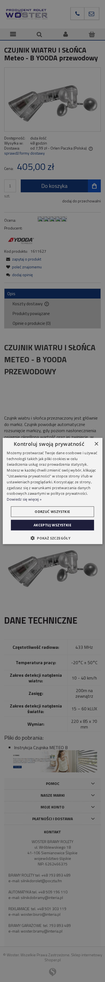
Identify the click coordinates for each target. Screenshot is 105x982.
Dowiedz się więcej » (24, 499)
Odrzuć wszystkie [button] (52, 511)
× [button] (96, 444)
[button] (52, 538)
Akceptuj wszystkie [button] (52, 525)
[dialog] (52, 491)
